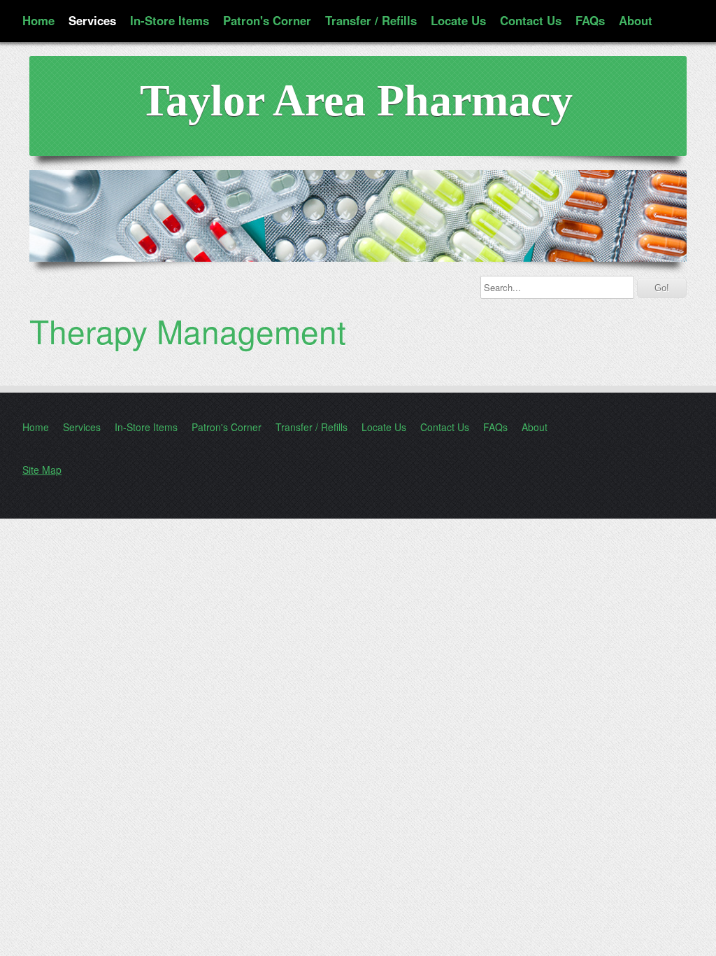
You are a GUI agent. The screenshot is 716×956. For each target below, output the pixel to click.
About (635, 20)
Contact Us (530, 20)
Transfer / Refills (371, 20)
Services (92, 20)
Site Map (42, 470)
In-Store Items (169, 20)
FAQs (590, 20)
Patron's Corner (267, 20)
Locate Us (458, 20)
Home (38, 20)
